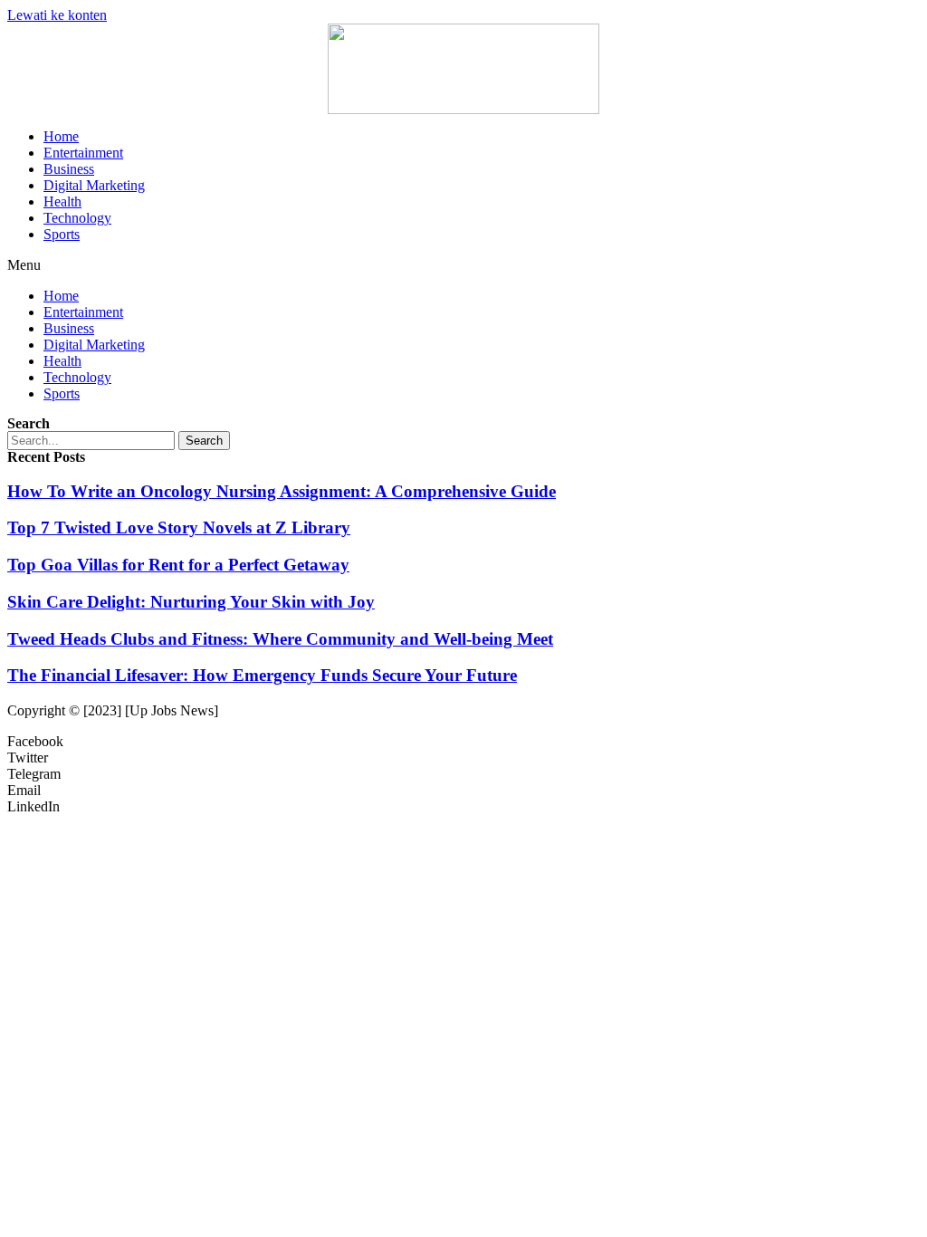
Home (61, 136)
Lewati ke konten (57, 15)
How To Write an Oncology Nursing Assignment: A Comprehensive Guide (281, 491)
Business (68, 169)
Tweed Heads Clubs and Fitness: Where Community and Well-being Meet (280, 638)
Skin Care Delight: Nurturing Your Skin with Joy (191, 601)
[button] (463, 265)
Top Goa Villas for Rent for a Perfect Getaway (178, 564)
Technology (77, 217)
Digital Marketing (94, 185)
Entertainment (83, 152)
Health (62, 201)
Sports (61, 234)
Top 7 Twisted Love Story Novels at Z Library (178, 527)
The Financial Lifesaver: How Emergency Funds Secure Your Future (262, 675)
